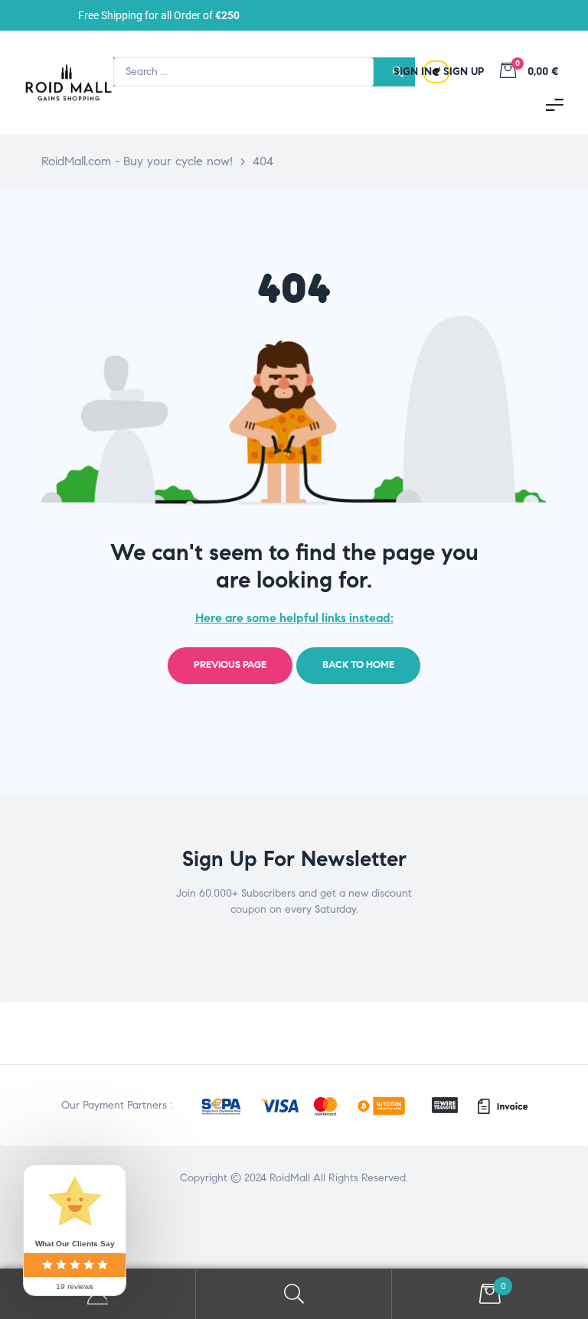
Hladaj (294, 1294)
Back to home (358, 665)
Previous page (230, 665)
